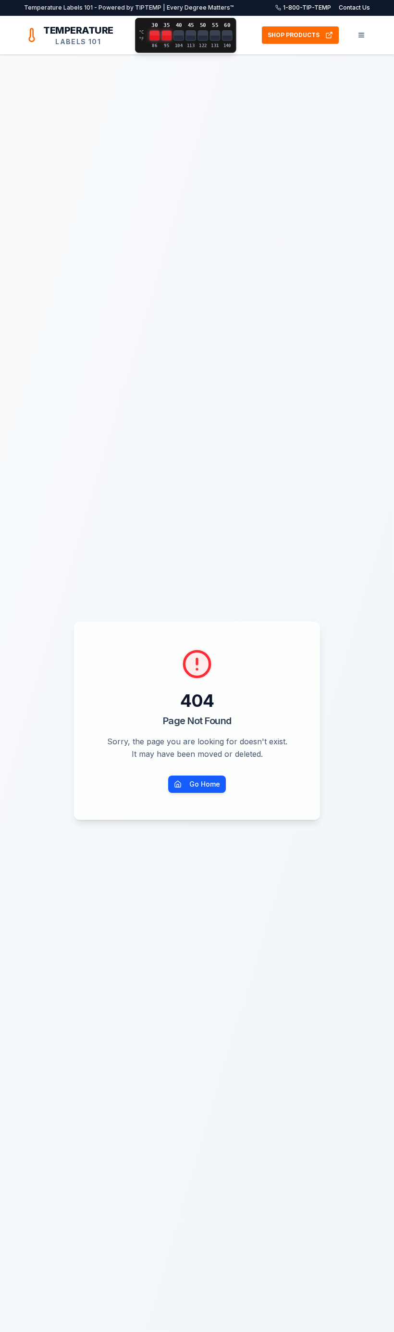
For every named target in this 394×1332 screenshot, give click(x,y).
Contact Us (354, 7)
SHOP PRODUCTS (294, 34)
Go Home (204, 784)
